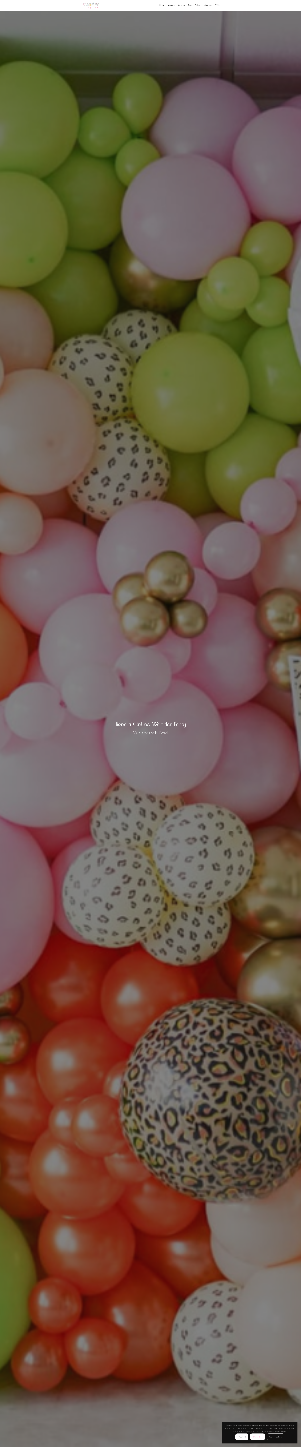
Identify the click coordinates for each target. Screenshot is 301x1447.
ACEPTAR (242, 1437)
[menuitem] (162, 5)
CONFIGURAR (275, 1437)
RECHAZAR (257, 1437)
